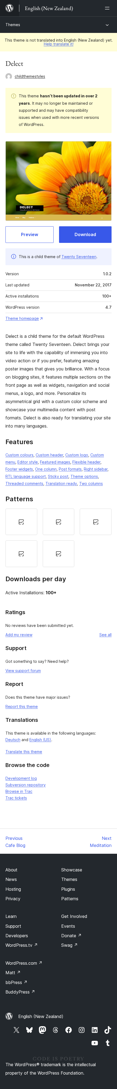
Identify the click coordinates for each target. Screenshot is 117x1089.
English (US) (40, 739)
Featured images (55, 462)
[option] (21, 522)
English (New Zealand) (40, 1016)
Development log (21, 778)
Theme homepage (22, 318)
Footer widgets (19, 469)
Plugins (68, 889)
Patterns (69, 898)
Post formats (70, 469)
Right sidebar (95, 469)
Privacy (12, 898)
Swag (69, 945)
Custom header (49, 455)
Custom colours (19, 455)
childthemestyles (30, 76)
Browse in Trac (18, 791)
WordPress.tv (21, 945)
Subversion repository (25, 784)
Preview (29, 234)
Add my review (18, 634)
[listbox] (58, 538)
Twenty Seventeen (78, 256)
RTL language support (25, 476)
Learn (11, 916)
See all (105, 634)
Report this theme (21, 706)
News (11, 879)
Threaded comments (24, 483)
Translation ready (61, 483)
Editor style (27, 462)
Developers (16, 935)
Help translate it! (58, 44)
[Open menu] (108, 8)
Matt (13, 972)
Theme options (84, 476)
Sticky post (58, 476)
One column (46, 469)
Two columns (91, 483)
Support (13, 926)
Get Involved (74, 916)
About (11, 870)
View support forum (23, 670)
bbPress (16, 982)
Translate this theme (23, 751)
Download (85, 234)
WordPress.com (23, 963)
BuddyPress (20, 992)
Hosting (13, 889)
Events (68, 926)
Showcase (71, 870)
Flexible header (86, 462)
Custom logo (76, 455)
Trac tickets (16, 798)
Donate (71, 935)
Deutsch (12, 739)
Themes (12, 24)
